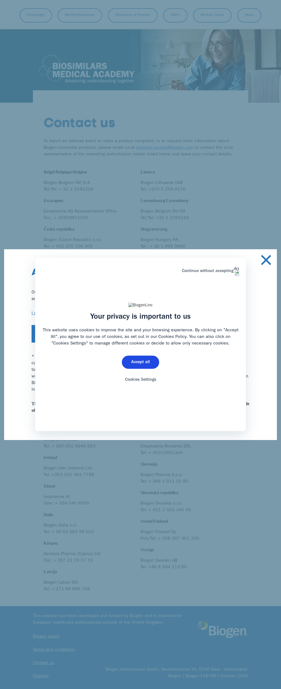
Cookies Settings (140, 379)
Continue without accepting (208, 271)
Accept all (140, 362)
